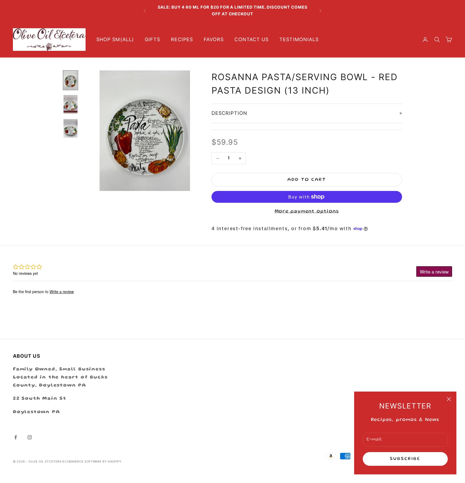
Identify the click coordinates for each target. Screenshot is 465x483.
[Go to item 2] (70, 104)
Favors (214, 39)
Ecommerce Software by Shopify (91, 461)
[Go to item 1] (70, 80)
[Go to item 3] (70, 128)
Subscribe (405, 459)
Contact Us (251, 39)
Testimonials (299, 39)
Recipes (182, 39)
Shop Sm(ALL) (115, 39)
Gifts (152, 39)
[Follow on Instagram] (29, 437)
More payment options (307, 211)
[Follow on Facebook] (15, 437)
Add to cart (306, 180)
